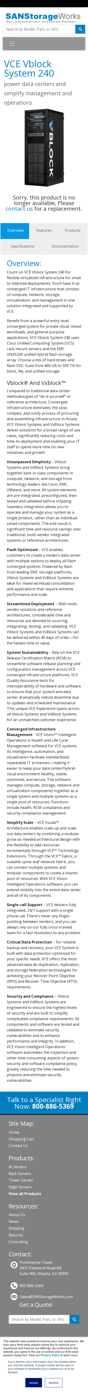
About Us (17, 1214)
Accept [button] (33, 1383)
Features (44, 230)
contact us (19, 208)
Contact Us (18, 1145)
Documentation (65, 246)
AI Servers (18, 1166)
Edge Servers (20, 1186)
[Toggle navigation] (8, 8)
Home (14, 1132)
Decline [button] (54, 1383)
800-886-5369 (31, 1285)
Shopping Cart (21, 1139)
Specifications (22, 246)
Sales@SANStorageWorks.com (46, 1296)
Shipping (16, 1228)
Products (72, 230)
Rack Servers (20, 1173)
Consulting (18, 1241)
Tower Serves (21, 1180)
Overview (15, 230)
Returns (16, 1235)
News (14, 1221)
